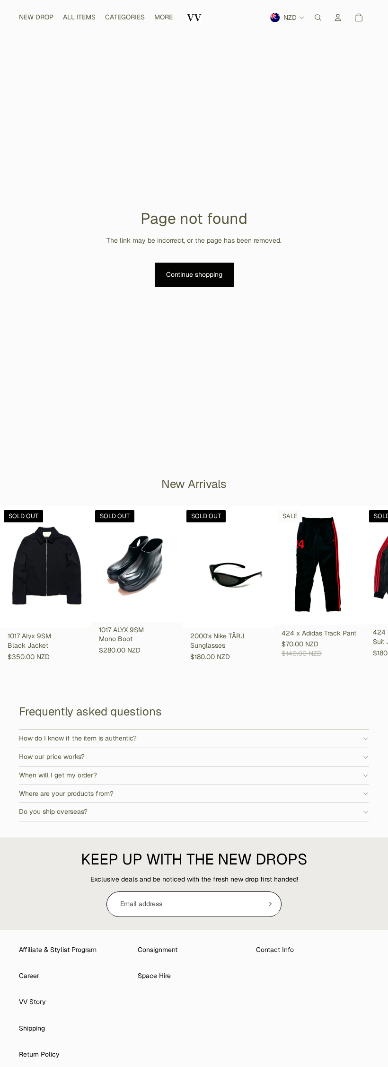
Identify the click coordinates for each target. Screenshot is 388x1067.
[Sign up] (268, 904)
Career (29, 975)
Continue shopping (194, 274)
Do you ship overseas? (53, 811)
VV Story (32, 1001)
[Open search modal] (318, 17)
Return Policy (39, 1054)
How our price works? (52, 756)
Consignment (157, 949)
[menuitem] (163, 17)
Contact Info (275, 949)
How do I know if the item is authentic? (78, 738)
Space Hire (154, 975)
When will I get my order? (58, 775)
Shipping (32, 1028)
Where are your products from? (66, 793)
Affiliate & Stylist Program (58, 949)
